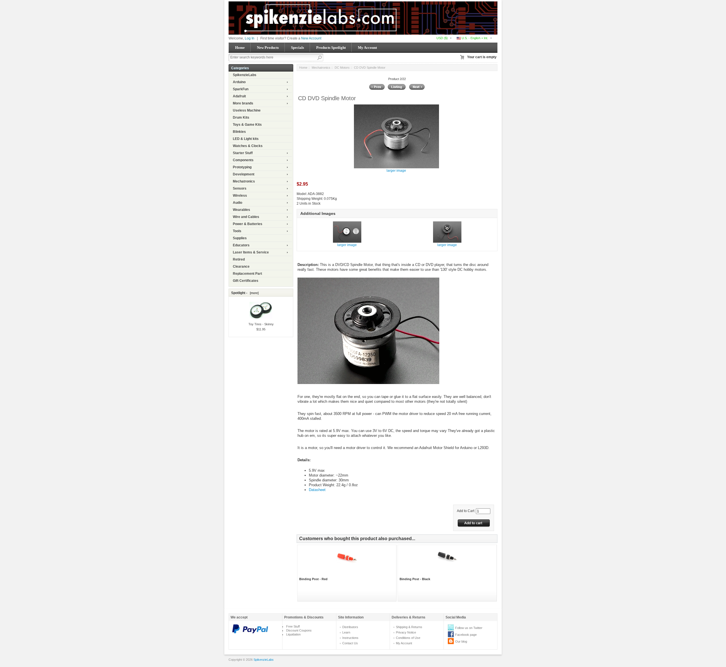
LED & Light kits (246, 139)
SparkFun (240, 89)
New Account (311, 38)
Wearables (241, 210)
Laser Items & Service (251, 252)
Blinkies (239, 132)
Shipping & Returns (409, 627)
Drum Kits (241, 117)
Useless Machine (247, 110)
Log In (249, 38)
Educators (241, 245)
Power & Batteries (247, 224)
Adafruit (239, 96)
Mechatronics (244, 181)
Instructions (350, 637)
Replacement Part (247, 274)
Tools (237, 231)
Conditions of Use (408, 637)
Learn (346, 632)
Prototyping (242, 167)
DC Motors (342, 67)
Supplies (240, 238)
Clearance (241, 267)
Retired (239, 259)
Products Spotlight (331, 47)
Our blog (461, 641)
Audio (237, 203)
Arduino (239, 82)
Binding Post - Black (415, 579)
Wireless (240, 196)
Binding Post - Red (313, 579)
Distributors (350, 627)
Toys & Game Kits (247, 125)
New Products (268, 47)
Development (243, 174)
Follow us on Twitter (468, 628)
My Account (367, 47)
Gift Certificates (245, 281)
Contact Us (350, 643)
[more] (253, 293)
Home (240, 47)
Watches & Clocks (248, 146)
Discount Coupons (299, 630)
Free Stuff (293, 626)
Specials (297, 47)
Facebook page (466, 634)
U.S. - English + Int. (474, 38)
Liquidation (293, 634)
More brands (243, 103)
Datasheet (317, 490)
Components (243, 160)
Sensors (239, 188)
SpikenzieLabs (244, 75)
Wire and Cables (246, 217)
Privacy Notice (406, 632)
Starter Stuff (243, 153)
